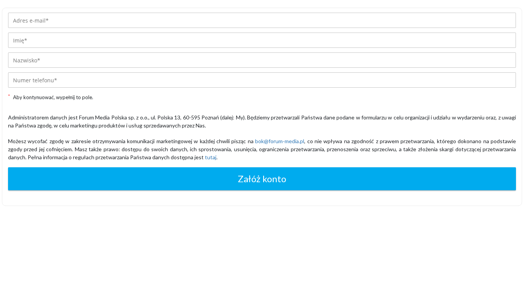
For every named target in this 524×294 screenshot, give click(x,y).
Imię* (20, 40)
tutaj (210, 157)
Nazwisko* (26, 60)
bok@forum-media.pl (279, 141)
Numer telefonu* (35, 80)
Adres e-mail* (31, 20)
